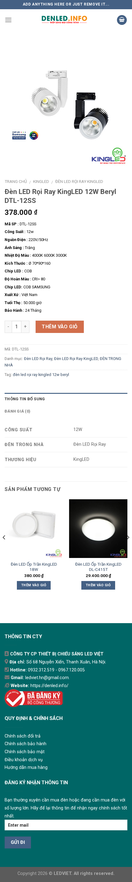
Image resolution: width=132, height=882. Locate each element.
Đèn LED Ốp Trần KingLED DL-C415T (98, 567)
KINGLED (41, 181)
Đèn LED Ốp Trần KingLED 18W (34, 567)
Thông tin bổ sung (25, 399)
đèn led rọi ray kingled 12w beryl (41, 374)
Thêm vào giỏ (60, 327)
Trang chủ (16, 181)
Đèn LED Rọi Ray (38, 358)
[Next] (128, 550)
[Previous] (4, 550)
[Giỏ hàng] (122, 20)
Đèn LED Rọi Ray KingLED (79, 181)
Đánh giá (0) (17, 411)
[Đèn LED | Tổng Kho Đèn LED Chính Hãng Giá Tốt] (64, 20)
